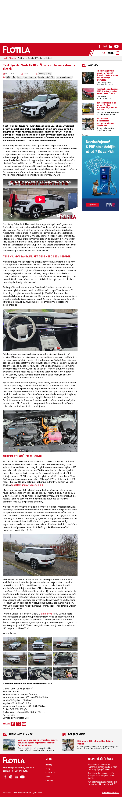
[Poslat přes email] (24, 724)
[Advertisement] (61, 21)
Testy (49, 74)
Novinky (49, 764)
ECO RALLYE (50, 772)
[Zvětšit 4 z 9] (23, 655)
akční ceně (46, 613)
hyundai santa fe (30, 77)
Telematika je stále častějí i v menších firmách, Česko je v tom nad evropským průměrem (103, 767)
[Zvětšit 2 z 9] (48, 640)
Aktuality (42, 74)
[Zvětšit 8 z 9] (48, 670)
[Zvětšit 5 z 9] (48, 655)
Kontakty (49, 780)
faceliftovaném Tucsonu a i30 (27, 485)
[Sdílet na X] (18, 724)
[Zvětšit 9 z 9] (73, 670)
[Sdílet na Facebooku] (13, 724)
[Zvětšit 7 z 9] (23, 670)
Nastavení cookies (110, 792)
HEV (13, 77)
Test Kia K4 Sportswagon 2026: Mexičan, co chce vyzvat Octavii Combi (101, 775)
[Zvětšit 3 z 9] (73, 640)
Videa (48, 776)
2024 (8, 77)
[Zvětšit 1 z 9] (23, 640)
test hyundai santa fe (64, 77)
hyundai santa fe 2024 (46, 77)
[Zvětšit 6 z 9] (73, 655)
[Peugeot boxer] (100, 173)
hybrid (19, 77)
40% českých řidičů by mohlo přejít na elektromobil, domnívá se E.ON (102, 783)
